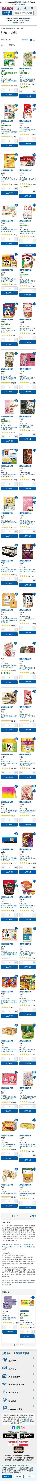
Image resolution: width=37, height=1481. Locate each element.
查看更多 (18, 1476)
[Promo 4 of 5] (20, 1345)
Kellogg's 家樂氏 (7, 1247)
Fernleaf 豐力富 (28, 1245)
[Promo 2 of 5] (16, 1345)
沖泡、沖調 (20, 28)
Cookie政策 (8, 1458)
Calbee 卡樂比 (18, 1247)
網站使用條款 (18, 1456)
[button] (31, 13)
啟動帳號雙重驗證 (28, 1421)
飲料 (13, 28)
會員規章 (8, 1460)
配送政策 (29, 1460)
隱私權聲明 (28, 1456)
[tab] (18, 1360)
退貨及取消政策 (18, 1460)
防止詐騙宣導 (25, 1419)
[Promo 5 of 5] (22, 1345)
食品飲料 (8, 28)
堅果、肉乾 (8, 1285)
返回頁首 (33, 1216)
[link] (9, 66)
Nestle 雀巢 (17, 1245)
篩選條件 (25, 40)
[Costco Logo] (7, 8)
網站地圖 (8, 1456)
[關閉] (35, 20)
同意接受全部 (8, 1476)
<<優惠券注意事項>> (18, 23)
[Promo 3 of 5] (18, 1345)
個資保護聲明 (29, 1458)
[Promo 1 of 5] (14, 1345)
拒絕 (29, 1476)
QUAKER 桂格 (28, 1247)
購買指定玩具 (21, 2)
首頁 (2, 28)
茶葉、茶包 (24, 1282)
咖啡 (18, 1282)
